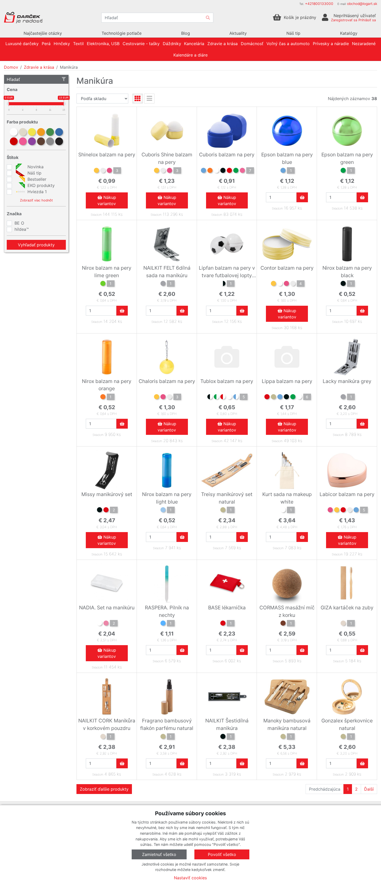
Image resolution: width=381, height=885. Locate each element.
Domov (11, 67)
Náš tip (33, 173)
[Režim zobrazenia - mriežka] (137, 98)
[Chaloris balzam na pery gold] (156, 397)
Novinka (35, 166)
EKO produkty (40, 185)
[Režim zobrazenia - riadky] (149, 98)
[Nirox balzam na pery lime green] (102, 284)
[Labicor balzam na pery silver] (349, 510)
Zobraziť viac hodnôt (36, 200)
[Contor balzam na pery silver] (292, 284)
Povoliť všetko (222, 854)
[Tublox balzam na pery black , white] (210, 397)
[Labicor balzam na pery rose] (330, 510)
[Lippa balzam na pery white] (299, 397)
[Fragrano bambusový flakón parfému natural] (163, 737)
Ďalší (369, 789)
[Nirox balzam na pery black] (343, 284)
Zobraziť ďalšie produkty (104, 789)
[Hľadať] (207, 18)
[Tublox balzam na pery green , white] (216, 397)
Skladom (96, 215)
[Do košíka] (302, 197)
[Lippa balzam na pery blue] (280, 397)
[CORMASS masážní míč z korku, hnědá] (283, 624)
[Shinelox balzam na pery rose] (109, 171)
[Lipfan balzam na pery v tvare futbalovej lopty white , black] (222, 284)
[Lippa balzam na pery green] (292, 397)
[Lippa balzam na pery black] (286, 397)
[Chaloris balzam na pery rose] (163, 397)
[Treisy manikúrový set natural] (222, 510)
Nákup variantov (106, 200)
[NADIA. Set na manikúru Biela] (99, 624)
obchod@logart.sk (362, 4)
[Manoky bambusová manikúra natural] (283, 737)
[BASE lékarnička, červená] (222, 624)
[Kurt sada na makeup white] (283, 510)
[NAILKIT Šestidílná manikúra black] (222, 737)
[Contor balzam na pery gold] (273, 284)
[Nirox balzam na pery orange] (102, 397)
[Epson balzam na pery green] (343, 171)
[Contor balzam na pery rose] (286, 284)
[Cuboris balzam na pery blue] (203, 171)
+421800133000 (319, 4)
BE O (19, 223)
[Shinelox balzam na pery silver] (102, 171)
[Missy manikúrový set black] (99, 510)
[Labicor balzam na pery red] (343, 510)
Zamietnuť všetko (159, 854)
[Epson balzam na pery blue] (283, 171)
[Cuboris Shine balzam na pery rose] (169, 171)
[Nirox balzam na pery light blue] (163, 510)
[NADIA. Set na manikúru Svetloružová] (106, 624)
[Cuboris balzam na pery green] (235, 171)
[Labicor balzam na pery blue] (356, 510)
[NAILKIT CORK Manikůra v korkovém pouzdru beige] (102, 737)
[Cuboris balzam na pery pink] (242, 171)
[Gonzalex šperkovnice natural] (343, 737)
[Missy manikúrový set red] (106, 510)
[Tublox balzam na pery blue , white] (235, 397)
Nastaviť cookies (190, 877)
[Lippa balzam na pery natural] (273, 397)
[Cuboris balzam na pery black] (222, 171)
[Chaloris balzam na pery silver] (169, 397)
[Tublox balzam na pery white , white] (229, 397)
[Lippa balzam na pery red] (267, 397)
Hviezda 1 (36, 191)
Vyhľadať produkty (36, 244)
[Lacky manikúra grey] (343, 397)
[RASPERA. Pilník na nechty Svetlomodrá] (163, 624)
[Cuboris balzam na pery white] (216, 171)
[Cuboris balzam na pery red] (229, 171)
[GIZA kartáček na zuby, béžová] (343, 624)
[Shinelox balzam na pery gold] (96, 171)
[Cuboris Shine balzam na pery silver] (163, 171)
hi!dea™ (22, 229)
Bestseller (36, 179)
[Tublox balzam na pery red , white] (222, 397)
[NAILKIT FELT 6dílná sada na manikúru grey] (163, 284)
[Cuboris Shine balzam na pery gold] (156, 171)
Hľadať (13, 79)
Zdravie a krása (39, 67)
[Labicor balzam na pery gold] (336, 510)
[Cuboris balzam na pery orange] (210, 171)
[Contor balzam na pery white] (280, 284)
